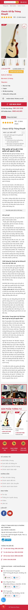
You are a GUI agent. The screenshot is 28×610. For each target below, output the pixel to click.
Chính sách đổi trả (8, 480)
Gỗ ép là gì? (9, 138)
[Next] (24, 40)
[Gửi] (17, 2)
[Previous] (3, 40)
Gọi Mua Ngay (15, 104)
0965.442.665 (17, 111)
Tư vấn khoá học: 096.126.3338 (13, 552)
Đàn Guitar (13, 6)
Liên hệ (4, 503)
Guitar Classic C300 (19, 429)
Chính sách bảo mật (9, 469)
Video (4, 500)
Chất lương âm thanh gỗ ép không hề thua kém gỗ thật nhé (15, 141)
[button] (24, 2)
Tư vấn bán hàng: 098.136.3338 (13, 548)
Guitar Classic (21, 6)
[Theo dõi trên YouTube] (10, 513)
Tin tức (4, 494)
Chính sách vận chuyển (10, 483)
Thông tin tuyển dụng (10, 497)
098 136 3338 (18, 108)
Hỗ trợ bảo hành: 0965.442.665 (13, 556)
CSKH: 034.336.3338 (9, 559)
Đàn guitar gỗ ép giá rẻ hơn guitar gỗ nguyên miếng (13, 136)
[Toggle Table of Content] (22, 132)
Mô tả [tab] (3, 117)
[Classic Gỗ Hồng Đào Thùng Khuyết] (7, 418)
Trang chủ (5, 6)
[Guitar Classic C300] (21, 419)
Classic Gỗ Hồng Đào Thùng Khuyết (7, 428)
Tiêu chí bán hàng (8, 477)
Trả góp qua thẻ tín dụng (11, 466)
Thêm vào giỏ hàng (16, 71)
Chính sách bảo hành (9, 486)
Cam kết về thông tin (9, 463)
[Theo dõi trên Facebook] (4, 513)
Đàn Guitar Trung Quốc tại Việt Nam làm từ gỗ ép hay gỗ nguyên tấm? (15, 144)
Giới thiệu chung (8, 460)
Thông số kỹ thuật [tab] (11, 117)
